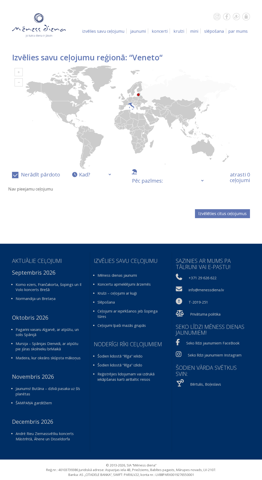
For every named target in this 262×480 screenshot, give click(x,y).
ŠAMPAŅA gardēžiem (34, 402)
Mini (194, 31)
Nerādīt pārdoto (40, 174)
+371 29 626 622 (202, 277)
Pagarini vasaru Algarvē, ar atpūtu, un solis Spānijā (47, 332)
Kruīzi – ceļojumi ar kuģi (117, 293)
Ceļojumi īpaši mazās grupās (121, 325)
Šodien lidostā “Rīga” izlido (119, 365)
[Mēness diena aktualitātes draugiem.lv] (236, 16)
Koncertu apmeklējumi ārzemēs (124, 284)
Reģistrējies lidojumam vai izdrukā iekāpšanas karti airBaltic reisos (126, 377)
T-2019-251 (198, 302)
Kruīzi (178, 31)
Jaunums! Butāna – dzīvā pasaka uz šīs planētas (48, 391)
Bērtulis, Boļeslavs (205, 384)
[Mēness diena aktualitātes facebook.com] (227, 16)
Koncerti (160, 31)
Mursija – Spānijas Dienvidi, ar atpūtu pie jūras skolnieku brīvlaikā (47, 346)
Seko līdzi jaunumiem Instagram (215, 355)
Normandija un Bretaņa (36, 298)
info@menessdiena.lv (206, 289)
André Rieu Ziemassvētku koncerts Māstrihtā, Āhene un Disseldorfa (45, 436)
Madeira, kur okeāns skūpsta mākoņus (48, 357)
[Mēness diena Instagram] (217, 16)
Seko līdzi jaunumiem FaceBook (212, 343)
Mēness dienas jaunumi (117, 275)
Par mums (238, 31)
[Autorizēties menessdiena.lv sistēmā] (246, 16)
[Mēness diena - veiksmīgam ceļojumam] (39, 25)
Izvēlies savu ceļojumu (103, 31)
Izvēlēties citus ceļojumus (222, 213)
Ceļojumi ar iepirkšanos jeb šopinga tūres (127, 314)
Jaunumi (138, 31)
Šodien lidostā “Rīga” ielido (120, 356)
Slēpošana (214, 31)
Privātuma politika (205, 314)
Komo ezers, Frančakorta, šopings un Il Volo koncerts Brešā (48, 287)
